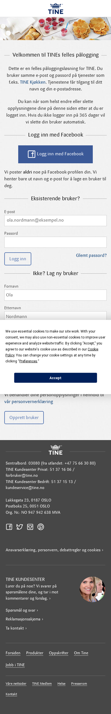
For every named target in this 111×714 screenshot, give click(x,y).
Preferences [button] (28, 361)
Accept (55, 378)
